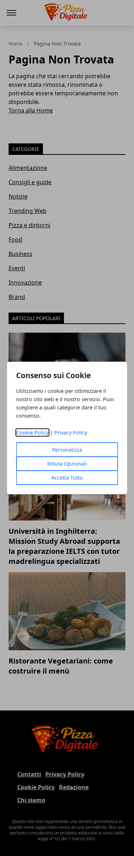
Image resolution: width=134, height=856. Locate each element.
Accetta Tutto (67, 477)
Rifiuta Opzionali (67, 463)
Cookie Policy (32, 432)
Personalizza (67, 449)
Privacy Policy (70, 432)
